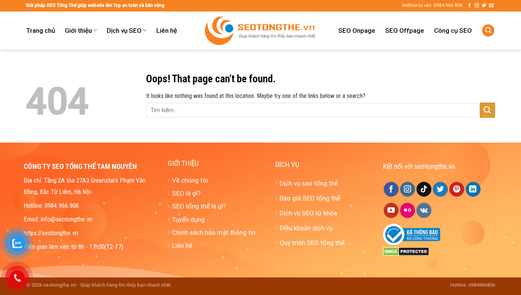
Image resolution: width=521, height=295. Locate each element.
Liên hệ (166, 30)
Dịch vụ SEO (124, 30)
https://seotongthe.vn (51, 233)
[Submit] (487, 110)
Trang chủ (40, 30)
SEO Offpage (404, 30)
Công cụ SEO (453, 30)
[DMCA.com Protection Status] (406, 251)
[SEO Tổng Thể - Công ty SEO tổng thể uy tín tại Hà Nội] (260, 30)
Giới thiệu (78, 30)
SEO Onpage (356, 30)
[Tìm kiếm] (488, 30)
